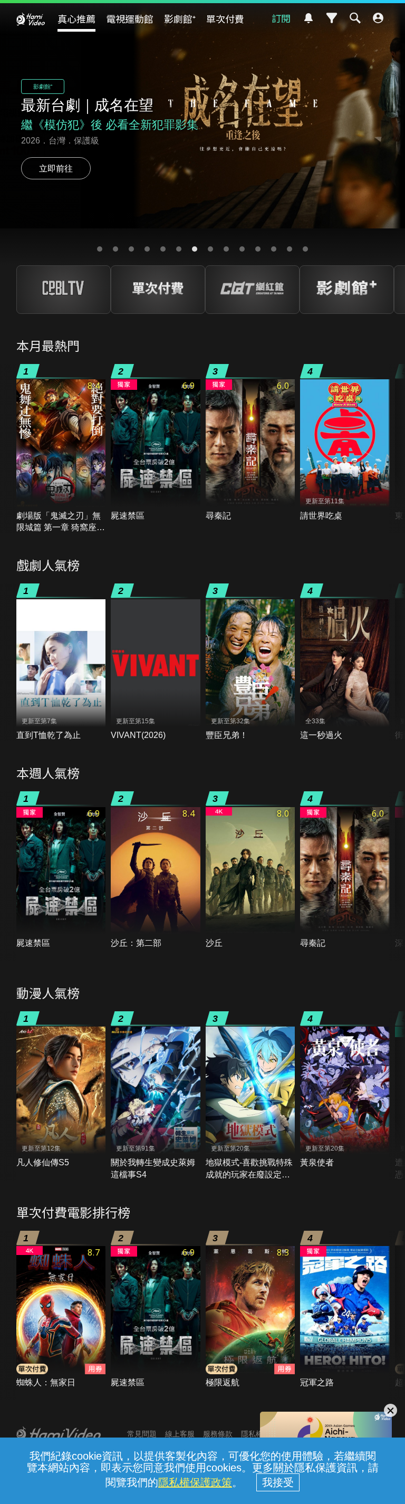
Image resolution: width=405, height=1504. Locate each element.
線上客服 (180, 1434)
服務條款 (218, 1434)
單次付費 (225, 18)
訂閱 (281, 18)
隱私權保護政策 (195, 1482)
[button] (99, 249)
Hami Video (30, 19)
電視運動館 (129, 18)
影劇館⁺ (180, 18)
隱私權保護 (259, 1434)
